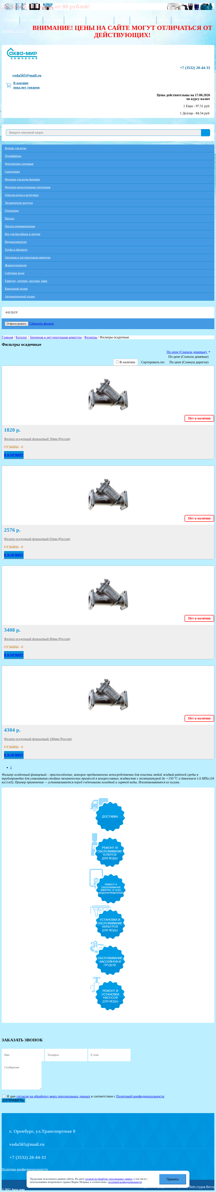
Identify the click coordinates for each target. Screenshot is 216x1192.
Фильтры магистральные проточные (27, 187)
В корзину (14, 455)
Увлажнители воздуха (19, 202)
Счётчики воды (14, 273)
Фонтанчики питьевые (19, 163)
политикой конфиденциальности (125, 1182)
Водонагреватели (16, 241)
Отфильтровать (17, 323)
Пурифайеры (13, 156)
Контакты (181, 20)
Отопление (12, 210)
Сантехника (12, 171)
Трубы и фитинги (16, 249)
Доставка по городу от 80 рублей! (46, 6)
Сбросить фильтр (41, 323)
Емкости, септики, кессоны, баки (26, 280)
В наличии (127, 362)
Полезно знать (100, 20)
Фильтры (90, 337)
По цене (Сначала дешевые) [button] (187, 352)
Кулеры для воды (15, 148)
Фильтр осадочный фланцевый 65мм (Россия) (37, 539)
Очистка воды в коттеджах (22, 195)
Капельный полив (16, 288)
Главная (11, 20)
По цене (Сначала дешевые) (188, 356)
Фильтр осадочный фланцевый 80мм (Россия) (37, 639)
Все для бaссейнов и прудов (22, 234)
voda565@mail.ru (26, 75)
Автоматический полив (20, 296)
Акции (164, 20)
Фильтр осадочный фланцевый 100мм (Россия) (38, 739)
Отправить (13, 1100)
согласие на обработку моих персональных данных (53, 1096)
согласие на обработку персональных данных (108, 1178)
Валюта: (14, 31)
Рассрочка (53, 20)
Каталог (21, 337)
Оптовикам (31, 20)
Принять (173, 1179)
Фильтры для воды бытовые (22, 179)
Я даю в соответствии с (85, 1096)
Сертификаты (143, 20)
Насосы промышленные (20, 226)
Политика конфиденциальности (25, 1169)
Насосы (9, 218)
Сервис (122, 20)
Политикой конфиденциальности (140, 1096)
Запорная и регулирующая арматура (27, 257)
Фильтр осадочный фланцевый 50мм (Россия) (37, 439)
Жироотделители (16, 265)
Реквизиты (75, 20)
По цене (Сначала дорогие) (188, 362)
